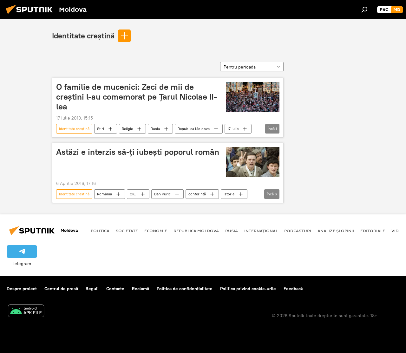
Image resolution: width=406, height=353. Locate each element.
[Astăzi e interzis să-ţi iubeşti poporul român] (252, 162)
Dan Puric (162, 194)
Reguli (92, 288)
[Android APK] (26, 311)
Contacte (115, 288)
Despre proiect (22, 288)
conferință (197, 194)
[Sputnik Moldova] (31, 15)
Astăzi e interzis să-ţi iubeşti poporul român (137, 152)
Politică (100, 230)
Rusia (155, 128)
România (104, 194)
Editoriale (372, 230)
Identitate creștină (83, 35)
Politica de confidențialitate (185, 288)
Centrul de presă (61, 288)
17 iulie (233, 128)
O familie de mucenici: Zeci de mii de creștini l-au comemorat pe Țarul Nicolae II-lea (136, 97)
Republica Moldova (194, 128)
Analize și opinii (336, 230)
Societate (127, 230)
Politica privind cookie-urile (248, 288)
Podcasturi (297, 230)
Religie (127, 128)
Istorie (229, 194)
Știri (100, 128)
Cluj (133, 194)
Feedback (293, 288)
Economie (155, 230)
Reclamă (140, 288)
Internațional (261, 230)
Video (398, 230)
